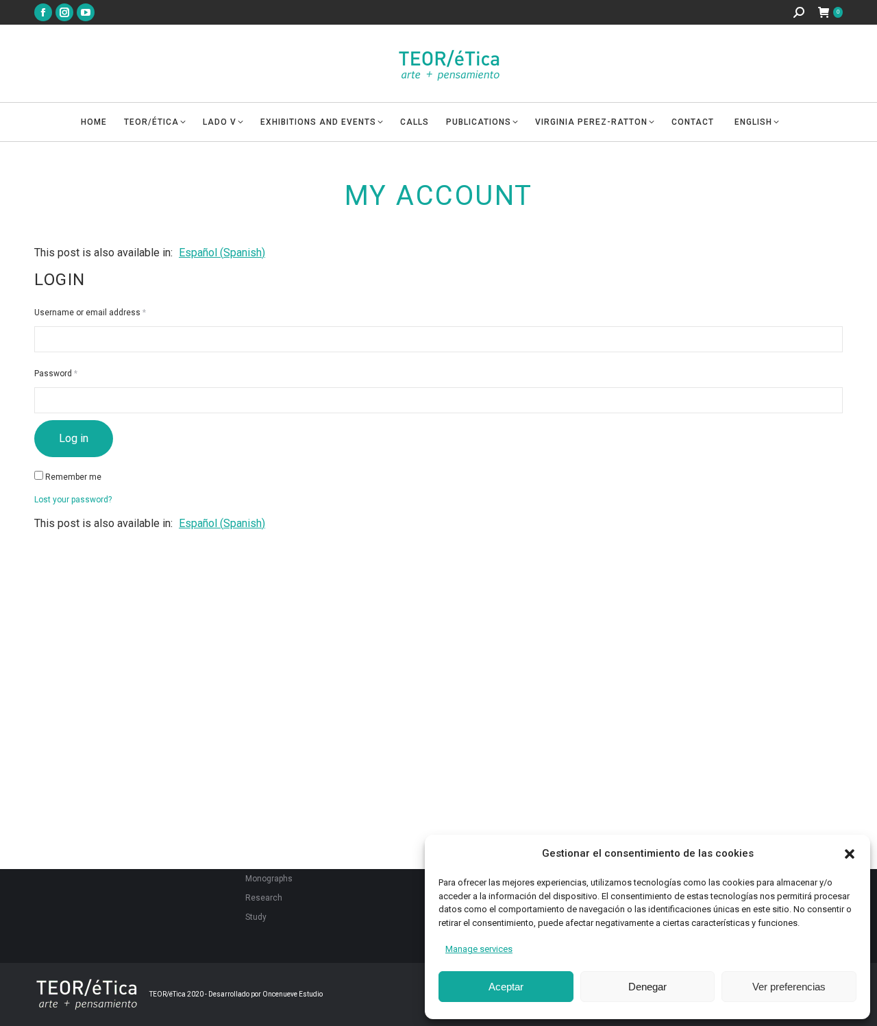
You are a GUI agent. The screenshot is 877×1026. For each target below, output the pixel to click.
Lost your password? (73, 499)
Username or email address (107, 312)
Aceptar (506, 986)
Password (72, 373)
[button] (849, 854)
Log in (73, 438)
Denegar (647, 986)
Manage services (478, 949)
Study (256, 917)
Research (263, 898)
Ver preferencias (789, 986)
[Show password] (831, 400)
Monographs (269, 878)
